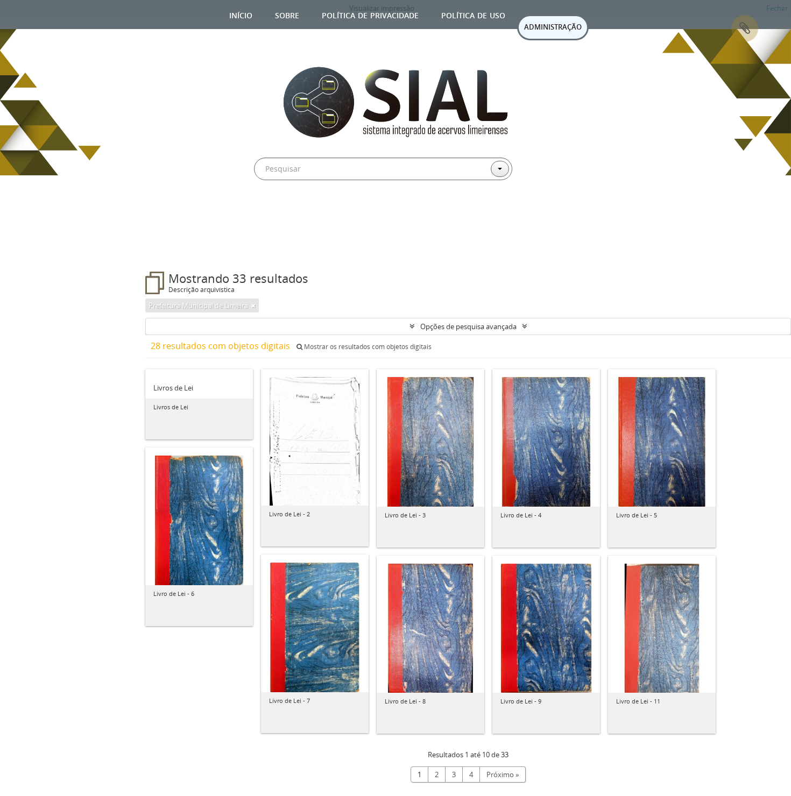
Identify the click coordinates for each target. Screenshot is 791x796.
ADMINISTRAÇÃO (553, 27)
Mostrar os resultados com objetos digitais (367, 346)
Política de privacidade (370, 14)
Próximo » (502, 774)
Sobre (287, 14)
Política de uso (473, 14)
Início (240, 14)
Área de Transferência (744, 28)
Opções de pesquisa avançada (468, 326)
